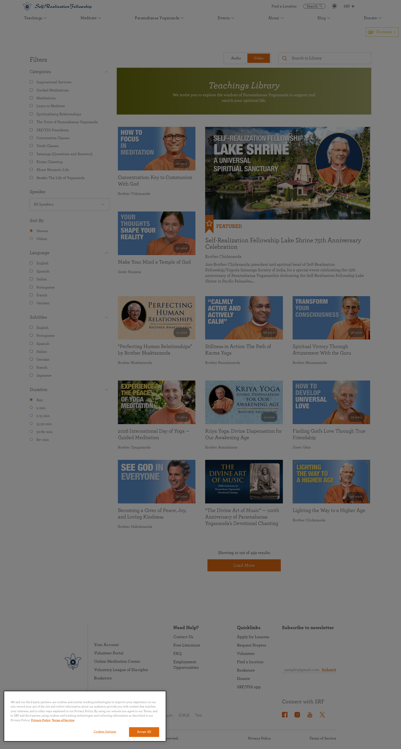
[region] (85, 716)
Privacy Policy (41, 720)
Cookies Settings (105, 731)
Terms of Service (63, 720)
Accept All (144, 731)
